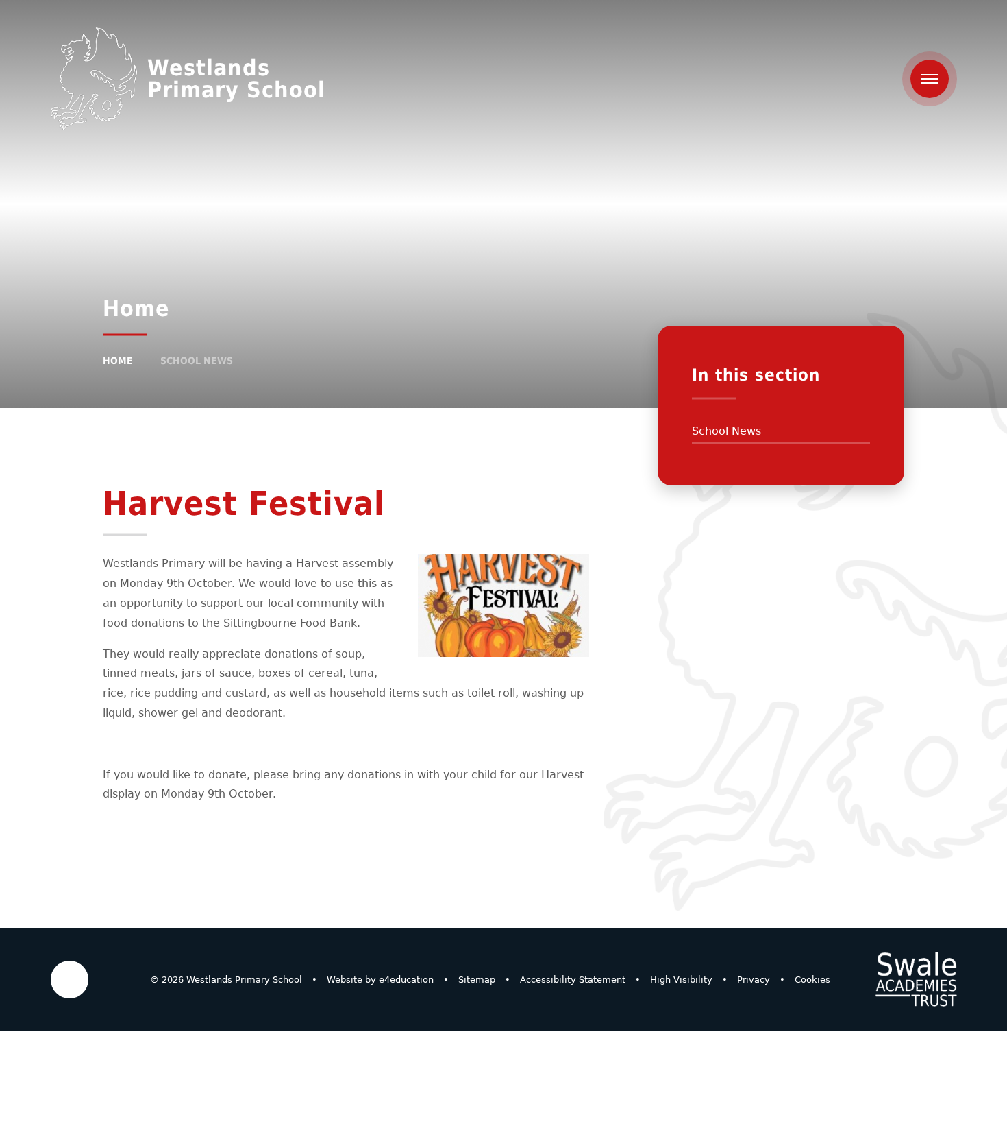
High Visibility (681, 979)
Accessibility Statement (572, 979)
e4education (406, 979)
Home (118, 360)
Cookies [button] (812, 979)
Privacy (753, 979)
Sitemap (476, 979)
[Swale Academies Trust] (915, 979)
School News (196, 360)
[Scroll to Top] (69, 979)
